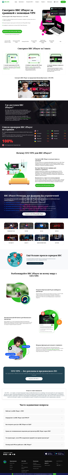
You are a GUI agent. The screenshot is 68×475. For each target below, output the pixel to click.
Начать (63, 1)
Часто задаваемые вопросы (24, 468)
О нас (57, 463)
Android (18, 67)
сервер (31, 66)
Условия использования (37, 466)
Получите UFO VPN (33, 378)
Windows (5, 69)
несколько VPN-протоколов (53, 349)
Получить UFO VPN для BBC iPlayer (35, 263)
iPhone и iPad (12, 463)
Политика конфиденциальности (37, 464)
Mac (9, 69)
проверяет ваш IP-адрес (26, 118)
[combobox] (59, 465)
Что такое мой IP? (24, 463)
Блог (22, 465)
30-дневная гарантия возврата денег (25, 471)
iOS (15, 67)
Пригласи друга (47, 465)
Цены (16, 1)
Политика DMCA (36, 468)
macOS (11, 469)
